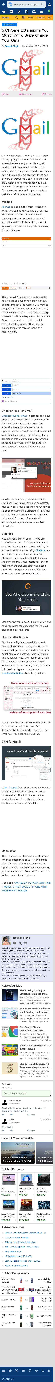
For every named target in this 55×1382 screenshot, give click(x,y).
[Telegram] (36, 1371)
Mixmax (6, 206)
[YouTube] (23, 1371)
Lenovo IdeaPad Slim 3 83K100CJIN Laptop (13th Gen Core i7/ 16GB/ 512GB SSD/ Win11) (26, 1190)
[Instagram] (30, 1371)
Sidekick (40, 550)
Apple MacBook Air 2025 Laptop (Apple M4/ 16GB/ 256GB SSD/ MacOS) (44, 1215)
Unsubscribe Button (13, 673)
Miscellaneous (9, 24)
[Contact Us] (3, 1371)
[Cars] (41, 12)
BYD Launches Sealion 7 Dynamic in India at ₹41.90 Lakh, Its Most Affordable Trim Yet (17, 1159)
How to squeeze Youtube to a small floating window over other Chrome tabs (35, 1010)
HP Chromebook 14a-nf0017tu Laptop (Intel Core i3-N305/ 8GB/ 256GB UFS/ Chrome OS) (8, 1190)
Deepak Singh (21, 937)
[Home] (3, 12)
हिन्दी (49, 17)
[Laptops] (34, 12)
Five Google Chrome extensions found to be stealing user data (32, 1029)
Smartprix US (8, 1379)
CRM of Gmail (9, 787)
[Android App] (49, 1371)
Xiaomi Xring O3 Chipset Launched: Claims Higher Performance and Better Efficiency (33, 992)
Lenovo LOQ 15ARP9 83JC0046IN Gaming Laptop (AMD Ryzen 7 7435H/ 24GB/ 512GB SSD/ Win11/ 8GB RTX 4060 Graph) (26, 1215)
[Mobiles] (26, 12)
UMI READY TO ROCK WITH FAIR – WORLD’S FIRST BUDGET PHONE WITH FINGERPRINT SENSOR (26, 886)
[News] (11, 12)
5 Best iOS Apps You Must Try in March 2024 (35, 1047)
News (30, 17)
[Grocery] (49, 12)
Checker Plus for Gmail (15, 415)
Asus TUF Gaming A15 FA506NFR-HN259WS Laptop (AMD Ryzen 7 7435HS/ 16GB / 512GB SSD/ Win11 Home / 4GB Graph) (44, 1190)
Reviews (41, 17)
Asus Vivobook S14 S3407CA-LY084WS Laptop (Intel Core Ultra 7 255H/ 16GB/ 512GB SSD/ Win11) (8, 1215)
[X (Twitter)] (17, 1371)
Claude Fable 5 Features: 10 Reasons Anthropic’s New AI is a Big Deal (34, 1065)
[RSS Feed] (43, 1371)
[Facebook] (10, 1371)
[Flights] (19, 12)
